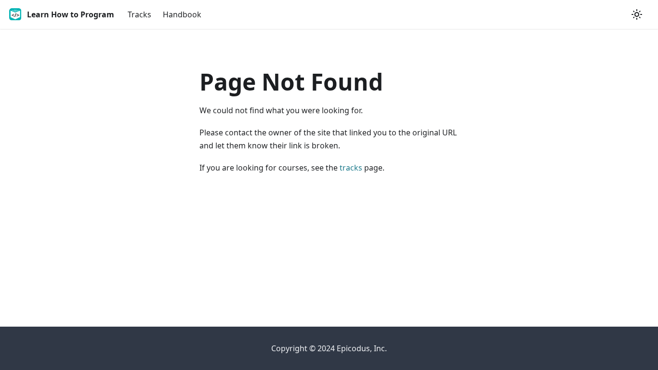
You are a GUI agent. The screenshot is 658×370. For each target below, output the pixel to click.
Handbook (182, 14)
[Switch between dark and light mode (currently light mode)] (637, 14)
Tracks (139, 14)
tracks (351, 167)
